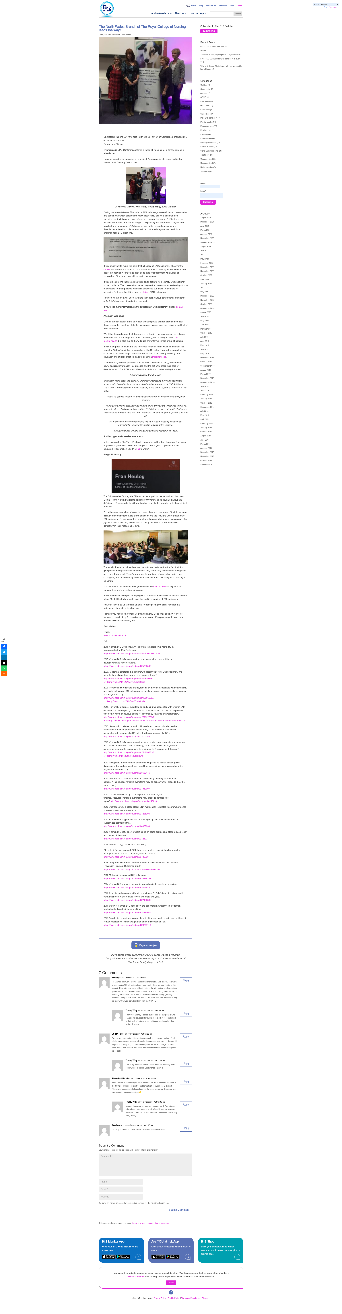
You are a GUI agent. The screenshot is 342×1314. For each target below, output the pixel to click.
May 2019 (204, 345)
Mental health (206, 122)
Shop (232, 6)
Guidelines (204, 114)
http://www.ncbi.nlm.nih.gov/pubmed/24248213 (133, 801)
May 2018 (204, 354)
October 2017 (206, 362)
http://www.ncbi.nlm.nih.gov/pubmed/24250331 (127, 839)
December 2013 (207, 452)
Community (205, 89)
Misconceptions (206, 126)
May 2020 (204, 321)
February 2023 (206, 263)
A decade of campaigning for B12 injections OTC (220, 55)
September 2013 (207, 465)
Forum (193, 6)
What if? (203, 51)
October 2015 (206, 403)
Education (114, 35)
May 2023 (204, 259)
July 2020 (204, 317)
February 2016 (206, 395)
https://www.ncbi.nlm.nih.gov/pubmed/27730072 (127, 913)
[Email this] (4, 662)
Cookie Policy (174, 1298)
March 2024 (205, 230)
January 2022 (206, 284)
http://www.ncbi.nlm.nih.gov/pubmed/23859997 (127, 789)
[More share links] (4, 673)
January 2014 (206, 448)
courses (203, 93)
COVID (203, 97)
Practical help (206, 139)
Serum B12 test (206, 147)
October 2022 (206, 275)
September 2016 (207, 382)
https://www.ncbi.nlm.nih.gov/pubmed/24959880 (127, 888)
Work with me (211, 6)
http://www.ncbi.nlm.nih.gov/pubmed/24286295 (127, 814)
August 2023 (205, 247)
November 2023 (207, 238)
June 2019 (204, 341)
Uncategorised (206, 159)
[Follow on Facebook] (171, 1292)
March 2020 (205, 329)
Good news (205, 106)
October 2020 (206, 304)
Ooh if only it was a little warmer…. (215, 46)
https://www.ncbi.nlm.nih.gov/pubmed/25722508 (127, 666)
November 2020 (207, 300)
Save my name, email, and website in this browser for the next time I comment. (135, 1203)
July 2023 (204, 251)
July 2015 (204, 411)
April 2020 (204, 325)
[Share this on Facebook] (4, 646)
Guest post (205, 110)
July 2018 (204, 350)
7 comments (125, 35)
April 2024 (204, 226)
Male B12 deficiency (208, 118)
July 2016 (204, 387)
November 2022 (207, 271)
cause (107, 269)
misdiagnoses (159, 357)
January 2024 (206, 234)
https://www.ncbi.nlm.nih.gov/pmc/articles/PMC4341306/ (132, 654)
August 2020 (205, 312)
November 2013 (207, 456)
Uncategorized (206, 163)
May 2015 (204, 415)
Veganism (204, 172)
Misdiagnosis (205, 130)
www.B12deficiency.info (115, 635)
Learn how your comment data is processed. (151, 1223)
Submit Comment (179, 1210)
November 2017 (207, 358)
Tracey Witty (131, 1011)
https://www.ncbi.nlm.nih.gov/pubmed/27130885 (127, 900)
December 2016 (207, 378)
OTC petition (159, 587)
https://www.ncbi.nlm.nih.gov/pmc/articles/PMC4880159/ (132, 869)
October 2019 (206, 333)
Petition (203, 135)
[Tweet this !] (4, 652)
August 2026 (205, 218)
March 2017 (205, 374)
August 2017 (205, 370)
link (138, 449)
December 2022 (207, 267)
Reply (186, 980)
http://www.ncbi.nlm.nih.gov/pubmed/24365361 (127, 857)
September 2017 (207, 366)
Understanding (206, 167)
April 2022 (204, 279)
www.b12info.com (136, 1277)
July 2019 (204, 337)
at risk (145, 292)
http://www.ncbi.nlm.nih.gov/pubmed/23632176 (127, 773)
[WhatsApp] (4, 668)
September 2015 (207, 407)
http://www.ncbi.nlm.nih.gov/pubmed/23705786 (127, 737)
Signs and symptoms (209, 151)
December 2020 (207, 296)
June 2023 (204, 255)
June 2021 (204, 288)
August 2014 (205, 436)
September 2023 (207, 242)
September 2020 (207, 308)
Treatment (204, 155)
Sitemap (205, 1298)
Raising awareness (208, 143)
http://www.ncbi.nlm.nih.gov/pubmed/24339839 (127, 826)
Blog (201, 6)
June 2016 (204, 391)
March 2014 (205, 444)
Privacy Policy (159, 1298)
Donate (239, 6)
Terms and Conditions (190, 1298)
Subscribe (223, 6)
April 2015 (204, 419)
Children (203, 85)
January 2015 (206, 428)
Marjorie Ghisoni (120, 1079)
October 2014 (206, 432)
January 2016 (206, 399)
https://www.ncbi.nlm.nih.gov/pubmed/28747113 (127, 925)
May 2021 (204, 292)
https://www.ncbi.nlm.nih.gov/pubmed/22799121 (127, 879)
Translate (333, 7)
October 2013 (206, 461)
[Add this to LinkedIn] (4, 657)
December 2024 (207, 222)
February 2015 (206, 424)
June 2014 (204, 440)
